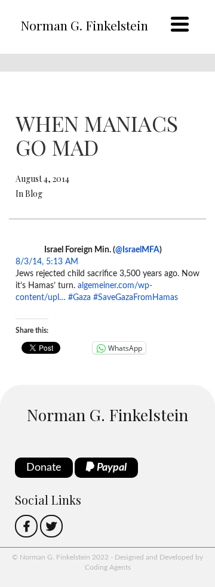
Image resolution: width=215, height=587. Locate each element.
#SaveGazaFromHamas (135, 298)
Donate (44, 467)
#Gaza (79, 298)
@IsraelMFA (137, 250)
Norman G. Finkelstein (84, 25)
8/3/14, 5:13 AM (47, 262)
